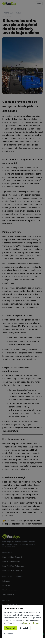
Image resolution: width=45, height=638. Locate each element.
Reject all (24, 628)
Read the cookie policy (31, 623)
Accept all (10, 628)
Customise (8, 633)
